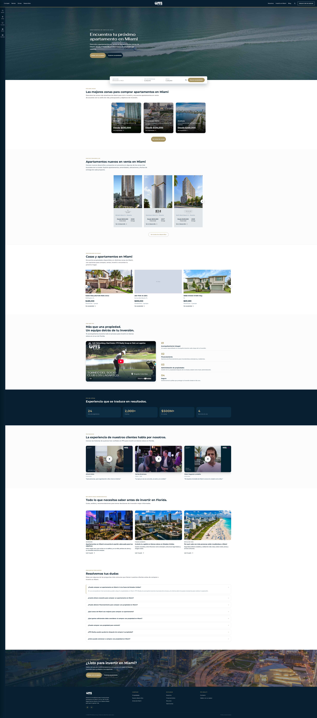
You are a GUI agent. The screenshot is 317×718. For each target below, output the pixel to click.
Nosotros (271, 3)
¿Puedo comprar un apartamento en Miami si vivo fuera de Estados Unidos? (114, 587)
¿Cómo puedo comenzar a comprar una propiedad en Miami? (109, 639)
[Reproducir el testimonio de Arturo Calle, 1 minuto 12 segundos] (109, 459)
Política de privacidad (225, 714)
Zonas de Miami (136, 701)
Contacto (203, 695)
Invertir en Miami (281, 3)
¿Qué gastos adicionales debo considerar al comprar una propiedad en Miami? (115, 618)
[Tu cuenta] (295, 3)
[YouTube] (91, 707)
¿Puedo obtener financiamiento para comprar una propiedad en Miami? (113, 605)
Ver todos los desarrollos (158, 234)
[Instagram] (87, 707)
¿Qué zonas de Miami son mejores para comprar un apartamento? (111, 611)
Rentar (13, 3)
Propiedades (135, 695)
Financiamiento (170, 698)
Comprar (6, 3)
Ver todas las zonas (158, 139)
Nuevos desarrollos (137, 698)
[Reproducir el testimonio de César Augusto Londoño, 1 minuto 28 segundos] (207, 459)
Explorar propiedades (115, 55)
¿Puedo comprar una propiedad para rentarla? (104, 625)
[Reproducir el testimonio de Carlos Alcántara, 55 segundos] (158, 459)
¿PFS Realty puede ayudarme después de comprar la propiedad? (110, 632)
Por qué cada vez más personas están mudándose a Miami (205, 544)
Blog (289, 3)
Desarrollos (27, 3)
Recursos (168, 701)
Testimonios (169, 703)
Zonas (20, 3)
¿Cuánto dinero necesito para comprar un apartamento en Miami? (111, 598)
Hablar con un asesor (306, 3)
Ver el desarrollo (120, 224)
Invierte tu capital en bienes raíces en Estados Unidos (154, 544)
